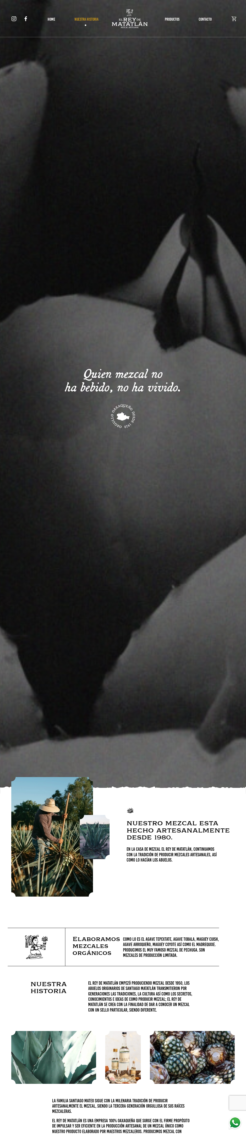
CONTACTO (205, 19)
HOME (51, 19)
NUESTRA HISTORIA (86, 19)
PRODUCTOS (172, 19)
